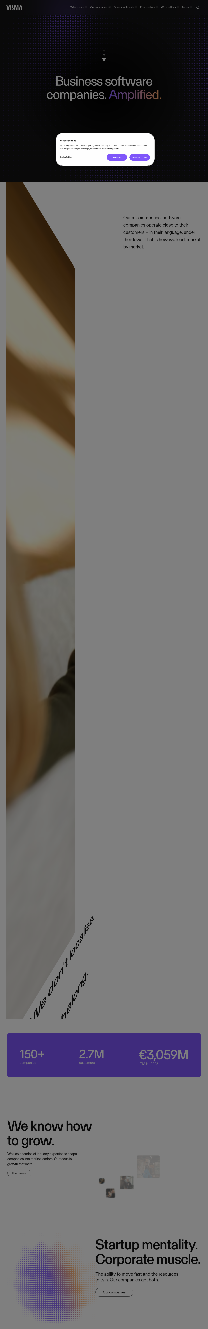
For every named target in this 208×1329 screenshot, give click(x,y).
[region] (105, 149)
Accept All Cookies (139, 157)
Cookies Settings (66, 157)
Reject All (117, 157)
